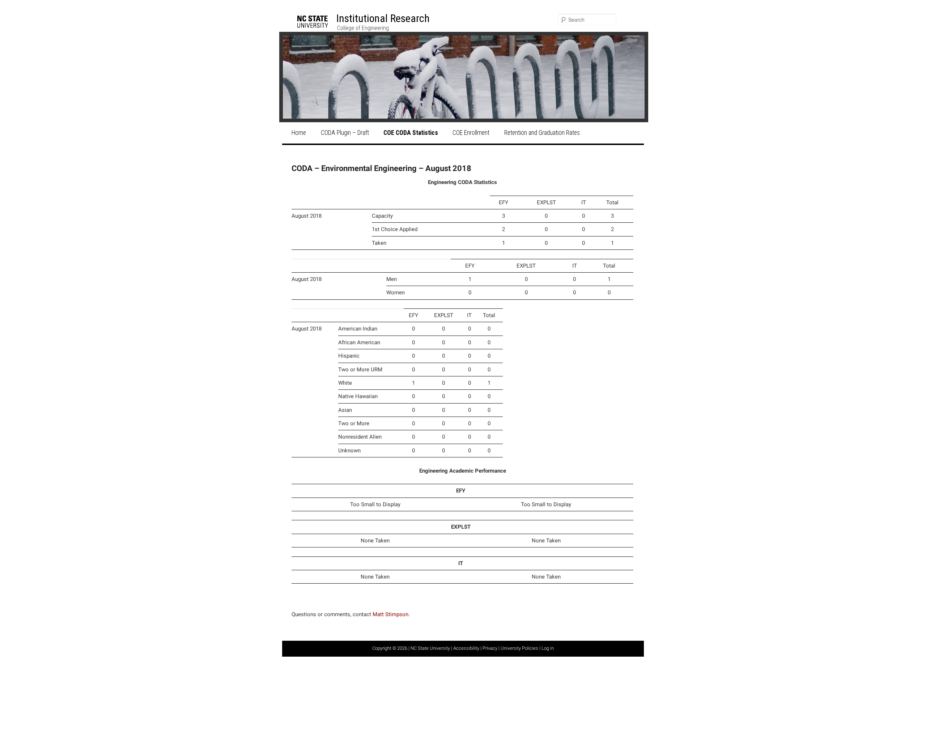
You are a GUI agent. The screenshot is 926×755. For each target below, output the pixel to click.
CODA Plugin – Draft (345, 132)
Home (299, 132)
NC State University (430, 648)
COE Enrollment (471, 132)
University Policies (519, 648)
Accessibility (466, 648)
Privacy (490, 648)
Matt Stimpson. (391, 614)
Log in (547, 648)
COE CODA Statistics (410, 132)
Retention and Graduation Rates (542, 132)
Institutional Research (383, 18)
